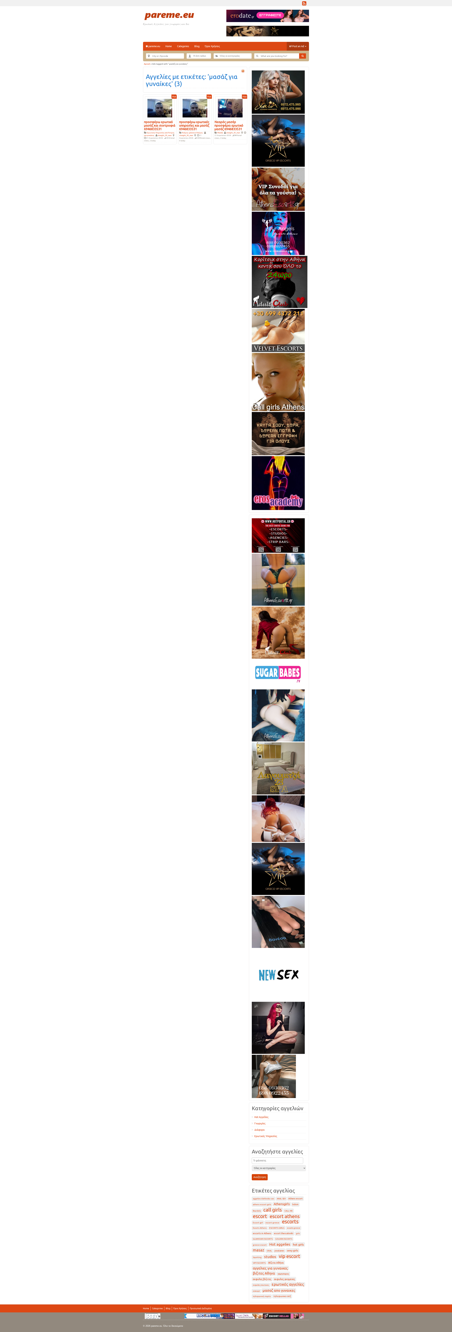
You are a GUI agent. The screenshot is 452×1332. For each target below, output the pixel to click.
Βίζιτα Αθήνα (276, 1262)
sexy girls (292, 1250)
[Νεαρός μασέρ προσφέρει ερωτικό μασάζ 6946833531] (230, 107)
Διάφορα (259, 1129)
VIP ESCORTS (259, 1263)
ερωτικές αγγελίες (288, 1284)
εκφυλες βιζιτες (262, 1279)
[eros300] (278, 482)
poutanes (279, 1250)
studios (270, 1257)
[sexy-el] (278, 818)
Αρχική (147, 64)
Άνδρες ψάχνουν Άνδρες (192, 133)
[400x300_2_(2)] (278, 534)
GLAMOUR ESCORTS (263, 1239)
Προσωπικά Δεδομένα (201, 1308)
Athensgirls (282, 1204)
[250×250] (274, 1075)
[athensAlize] (278, 579)
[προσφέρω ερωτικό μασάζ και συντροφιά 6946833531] (160, 107)
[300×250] (278, 91)
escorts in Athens (262, 1233)
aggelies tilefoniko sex (263, 1199)
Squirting (257, 1257)
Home (168, 46)
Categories (183, 46)
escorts (290, 1221)
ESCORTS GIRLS (276, 1228)
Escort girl (258, 1222)
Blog (197, 46)
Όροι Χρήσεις (212, 46)
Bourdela (257, 1211)
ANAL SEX (281, 1199)
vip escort (289, 1256)
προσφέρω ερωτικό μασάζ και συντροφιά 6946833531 (159, 125)
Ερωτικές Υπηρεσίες (265, 1136)
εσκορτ (256, 1291)
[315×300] (279, 281)
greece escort (260, 1245)
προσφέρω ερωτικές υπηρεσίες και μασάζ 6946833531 (194, 125)
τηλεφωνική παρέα (262, 1296)
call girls (272, 1210)
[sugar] (278, 673)
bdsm (295, 1204)
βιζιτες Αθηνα (264, 1273)
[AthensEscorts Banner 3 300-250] (278, 188)
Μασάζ (220, 133)
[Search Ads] (302, 56)
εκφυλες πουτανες (261, 1285)
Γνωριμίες (260, 1123)
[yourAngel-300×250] (278, 232)
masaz (258, 1250)
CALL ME (288, 1211)
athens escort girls (262, 1204)
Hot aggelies (279, 1244)
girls (298, 1233)
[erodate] (278, 433)
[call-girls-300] (278, 381)
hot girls (298, 1244)
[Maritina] (278, 632)
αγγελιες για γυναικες (270, 1268)
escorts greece (293, 1228)
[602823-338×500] (278, 921)
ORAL (269, 1251)
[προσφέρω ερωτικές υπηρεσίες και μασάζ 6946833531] (195, 107)
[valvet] (278, 329)
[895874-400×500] (278, 1027)
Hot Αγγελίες (261, 1117)
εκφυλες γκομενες (284, 1279)
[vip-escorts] (278, 140)
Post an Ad (298, 46)
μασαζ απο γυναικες (279, 1290)
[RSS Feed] (304, 4)
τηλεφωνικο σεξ (282, 1296)
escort (260, 1216)
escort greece (272, 1222)
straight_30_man (165, 135)
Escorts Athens (260, 1228)
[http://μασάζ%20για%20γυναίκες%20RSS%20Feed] (243, 71)
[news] (278, 974)
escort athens (285, 1216)
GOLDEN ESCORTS (283, 1239)
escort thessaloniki (283, 1233)
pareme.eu (154, 46)
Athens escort (295, 1198)
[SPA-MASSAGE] (278, 767)
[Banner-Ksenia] (278, 714)
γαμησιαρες (283, 1273)
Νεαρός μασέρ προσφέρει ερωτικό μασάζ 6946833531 (229, 125)
